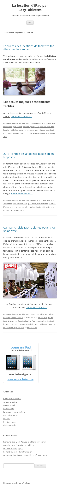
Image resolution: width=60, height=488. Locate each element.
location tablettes (10, 130)
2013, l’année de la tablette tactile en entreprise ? (29, 155)
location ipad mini (46, 126)
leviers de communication (14, 412)
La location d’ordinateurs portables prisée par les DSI (25, 455)
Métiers (33, 200)
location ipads (26, 324)
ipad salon (7, 126)
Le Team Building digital (13, 448)
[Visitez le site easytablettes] (20, 382)
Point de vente (16, 317)
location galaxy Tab (31, 126)
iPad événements (20, 203)
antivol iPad (42, 317)
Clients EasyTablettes (38, 314)
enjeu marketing (10, 402)
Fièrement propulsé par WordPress (17, 483)
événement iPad (14, 321)
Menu (30, 22)
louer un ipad (13, 133)
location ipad (42, 203)
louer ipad (52, 324)
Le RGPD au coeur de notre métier (17, 452)
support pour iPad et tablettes (32, 133)
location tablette (24, 207)
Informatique (8, 408)
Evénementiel (35, 123)
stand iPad (19, 327)
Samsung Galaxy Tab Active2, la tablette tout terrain (24, 442)
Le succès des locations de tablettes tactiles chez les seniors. (29, 47)
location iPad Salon (11, 324)
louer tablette (9, 327)
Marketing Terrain (10, 415)
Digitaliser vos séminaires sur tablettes (19, 445)
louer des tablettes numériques (32, 130)
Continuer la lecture (21, 116)
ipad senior (17, 126)
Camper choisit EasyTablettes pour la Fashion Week (29, 229)
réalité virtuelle (9, 425)
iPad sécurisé (37, 321)
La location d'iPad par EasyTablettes (30, 7)
